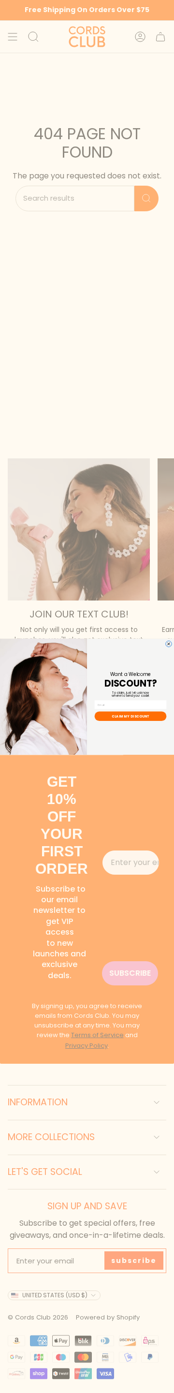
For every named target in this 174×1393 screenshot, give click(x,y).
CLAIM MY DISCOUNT (130, 716)
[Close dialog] (169, 644)
